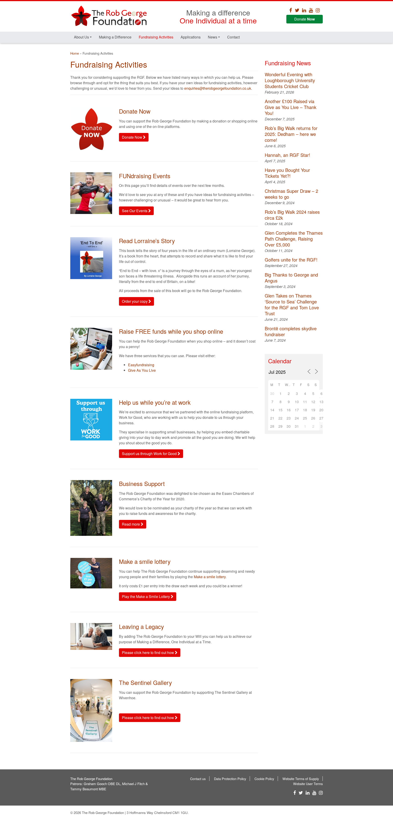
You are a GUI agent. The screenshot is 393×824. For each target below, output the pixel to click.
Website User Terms (308, 783)
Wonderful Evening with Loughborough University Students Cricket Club (290, 80)
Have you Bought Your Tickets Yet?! (287, 173)
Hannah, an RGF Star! (287, 155)
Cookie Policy (264, 778)
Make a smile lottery (210, 576)
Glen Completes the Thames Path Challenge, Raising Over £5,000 (294, 238)
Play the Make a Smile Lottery (146, 596)
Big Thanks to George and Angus (291, 277)
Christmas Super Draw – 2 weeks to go (291, 194)
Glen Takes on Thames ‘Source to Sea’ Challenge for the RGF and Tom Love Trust (292, 304)
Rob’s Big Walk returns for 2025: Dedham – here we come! (291, 134)
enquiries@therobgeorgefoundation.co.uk (217, 88)
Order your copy (135, 301)
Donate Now (132, 137)
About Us (81, 37)
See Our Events (135, 210)
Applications (191, 37)
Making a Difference (115, 37)
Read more (131, 524)
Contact (233, 37)
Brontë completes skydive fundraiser (291, 331)
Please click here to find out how (148, 652)
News (212, 37)
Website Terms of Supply (300, 778)
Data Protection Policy (230, 778)
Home (74, 53)
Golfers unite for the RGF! (291, 259)
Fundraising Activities (156, 37)
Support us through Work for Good (150, 453)
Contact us (198, 778)
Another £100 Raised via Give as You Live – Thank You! (290, 107)
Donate (304, 19)
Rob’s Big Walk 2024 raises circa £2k (292, 215)
